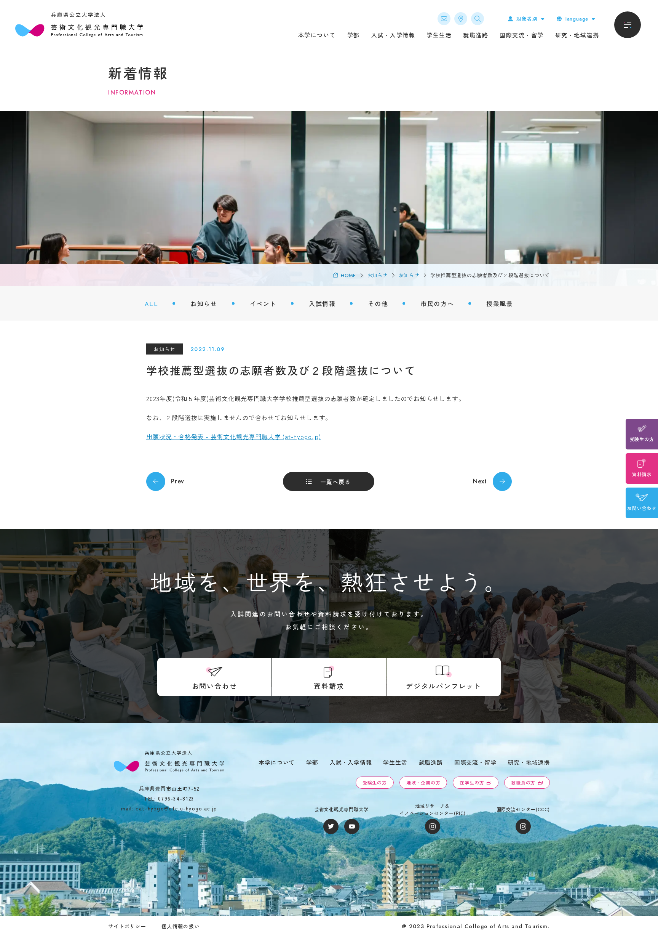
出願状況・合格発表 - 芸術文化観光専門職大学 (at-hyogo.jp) (233, 436)
